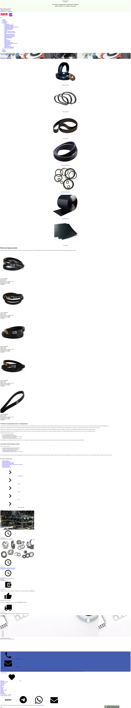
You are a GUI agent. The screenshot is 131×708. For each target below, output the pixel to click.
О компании (4, 21)
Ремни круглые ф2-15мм (6, 467)
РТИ (5, 38)
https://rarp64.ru (25, 705)
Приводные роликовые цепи (10, 34)
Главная (3, 19)
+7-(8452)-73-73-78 (19, 658)
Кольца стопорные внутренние (10, 32)
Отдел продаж (4, 22)
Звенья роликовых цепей (9, 36)
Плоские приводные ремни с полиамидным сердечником (12, 464)
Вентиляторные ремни (6, 465)
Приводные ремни (13, 54)
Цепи (5, 33)
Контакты (4, 51)
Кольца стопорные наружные (10, 31)
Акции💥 (4, 20)
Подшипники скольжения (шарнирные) (11, 26)
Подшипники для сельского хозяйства (7, 578)
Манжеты (6, 39)
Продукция (6, 54)
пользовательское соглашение (39, 705)
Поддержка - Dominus (4, 681)
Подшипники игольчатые (9, 27)
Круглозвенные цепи (8, 37)
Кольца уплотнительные (65, 191)
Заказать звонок (3, 667)
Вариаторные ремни (6, 466)
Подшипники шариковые (9, 24)
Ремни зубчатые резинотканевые (8, 462)
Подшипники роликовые (9, 25)
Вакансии (4, 50)
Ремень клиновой (5, 460)
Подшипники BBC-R (8, 29)
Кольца (6, 30)
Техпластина (7, 45)
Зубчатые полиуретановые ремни (8, 463)
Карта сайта (2, 692)
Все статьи (2, 579)
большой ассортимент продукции (8, 451)
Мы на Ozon (10, 11)
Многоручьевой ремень (9, 42)
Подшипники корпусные (9, 28)
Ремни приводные (8, 40)
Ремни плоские (7, 41)
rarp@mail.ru (2, 11)
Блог (3, 48)
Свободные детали (8, 46)
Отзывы (3, 49)
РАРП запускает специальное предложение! (8, 567)
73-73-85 (9, 10)
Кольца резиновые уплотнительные (11, 43)
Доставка (2, 691)
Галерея (1, 689)
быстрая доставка (66, 250)
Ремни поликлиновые (6, 461)
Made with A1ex (10, 680)
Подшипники (20, 475)
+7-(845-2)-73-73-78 (3, 10)
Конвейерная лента (8, 44)
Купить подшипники (5, 58)
